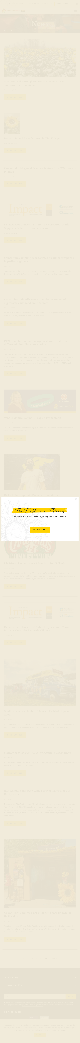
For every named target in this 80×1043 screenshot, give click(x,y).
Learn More (40, 530)
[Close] (76, 499)
